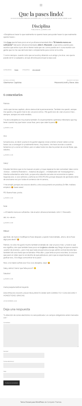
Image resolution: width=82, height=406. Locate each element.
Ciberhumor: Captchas (12, 82)
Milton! (6, 231)
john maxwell (36, 70)
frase (9, 42)
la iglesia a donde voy (49, 247)
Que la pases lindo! (41, 13)
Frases (16, 70)
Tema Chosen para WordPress (32, 402)
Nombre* (6, 351)
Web (4, 371)
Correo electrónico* (8, 361)
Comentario (6, 322)
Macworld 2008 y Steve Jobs (66, 82)
